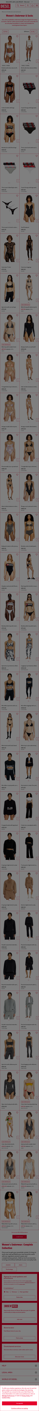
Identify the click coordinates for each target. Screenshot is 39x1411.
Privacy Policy (26, 1395)
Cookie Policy (6, 1397)
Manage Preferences (8, 1395)
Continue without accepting (19, 1408)
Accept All (19, 1403)
